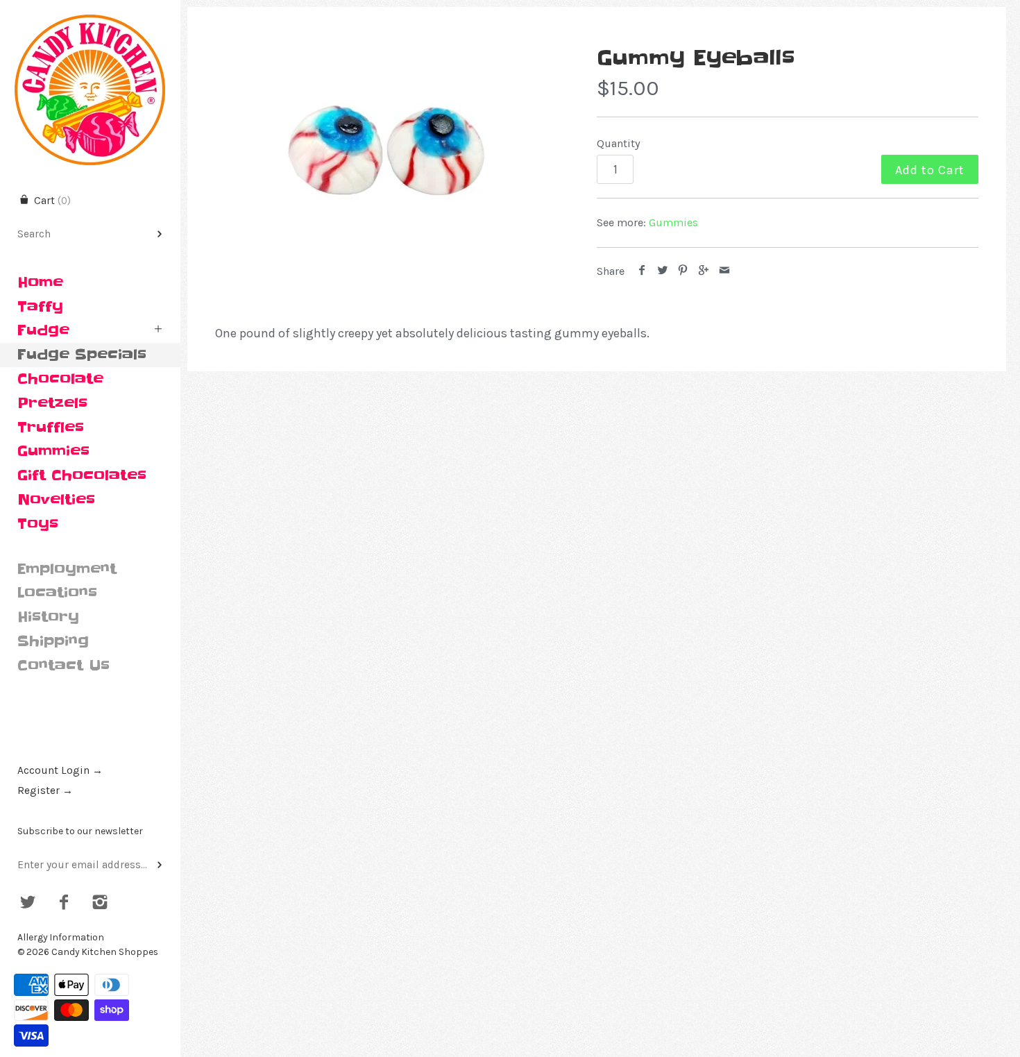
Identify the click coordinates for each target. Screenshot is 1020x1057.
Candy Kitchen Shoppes (104, 952)
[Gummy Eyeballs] (387, 153)
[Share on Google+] (704, 271)
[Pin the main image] (683, 271)
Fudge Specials (81, 354)
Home (40, 282)
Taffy (40, 306)
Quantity (618, 143)
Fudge (43, 330)
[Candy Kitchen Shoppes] (90, 12)
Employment (67, 569)
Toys (37, 524)
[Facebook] (64, 903)
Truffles (50, 427)
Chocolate (60, 379)
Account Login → (60, 770)
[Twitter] (28, 903)
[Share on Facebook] (642, 271)
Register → (45, 790)
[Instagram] (99, 903)
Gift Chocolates (81, 475)
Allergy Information (60, 937)
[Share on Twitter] (663, 271)
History (48, 617)
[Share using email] (724, 271)
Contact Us (63, 665)
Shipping (53, 641)
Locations (57, 592)
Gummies (53, 451)
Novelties (56, 499)
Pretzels (52, 403)
